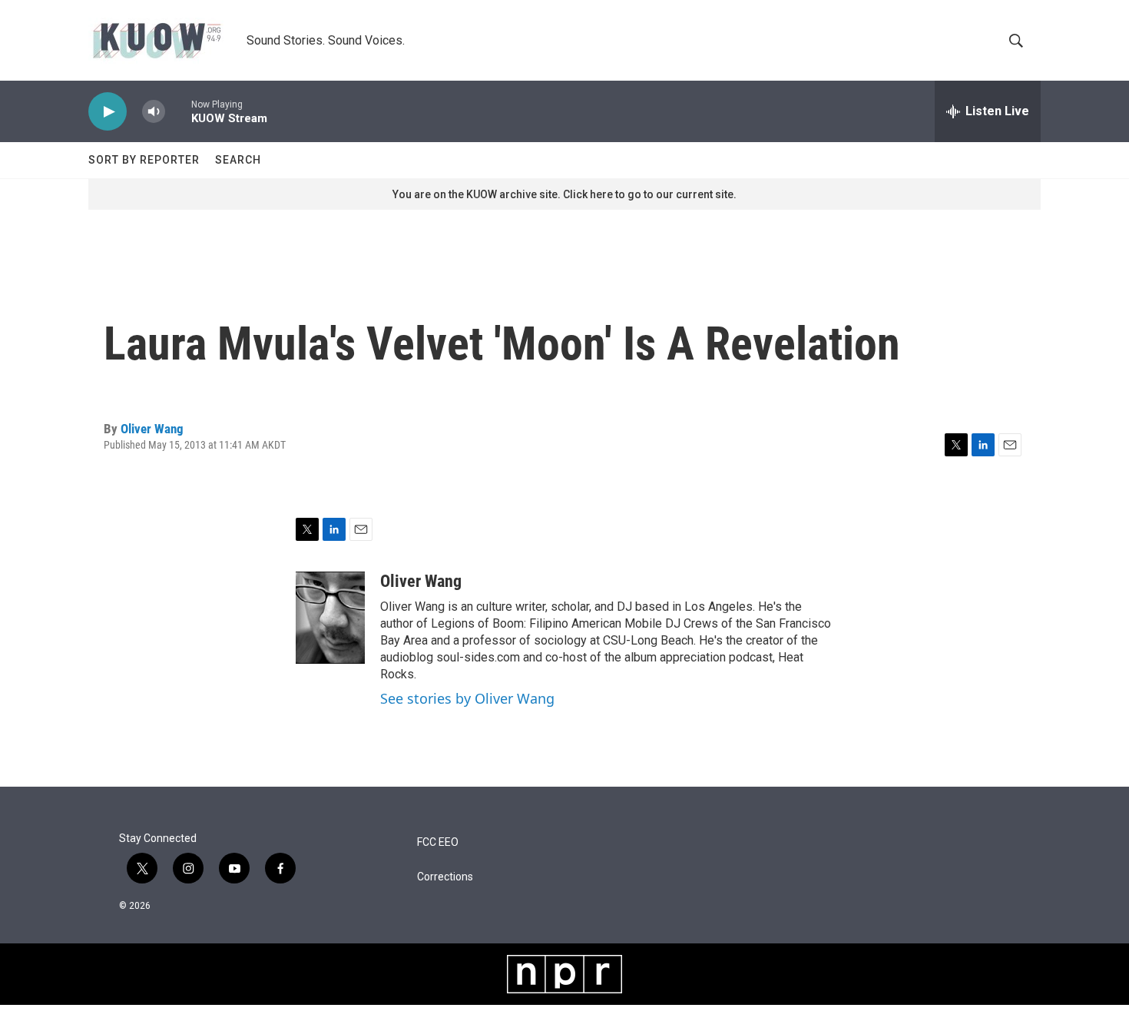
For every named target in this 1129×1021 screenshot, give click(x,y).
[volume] (154, 111)
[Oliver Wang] (330, 618)
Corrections (445, 877)
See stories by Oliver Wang (467, 698)
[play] (107, 112)
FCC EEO (438, 842)
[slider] (178, 111)
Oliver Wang (152, 428)
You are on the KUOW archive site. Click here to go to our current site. (564, 194)
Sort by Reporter (144, 160)
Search (238, 160)
